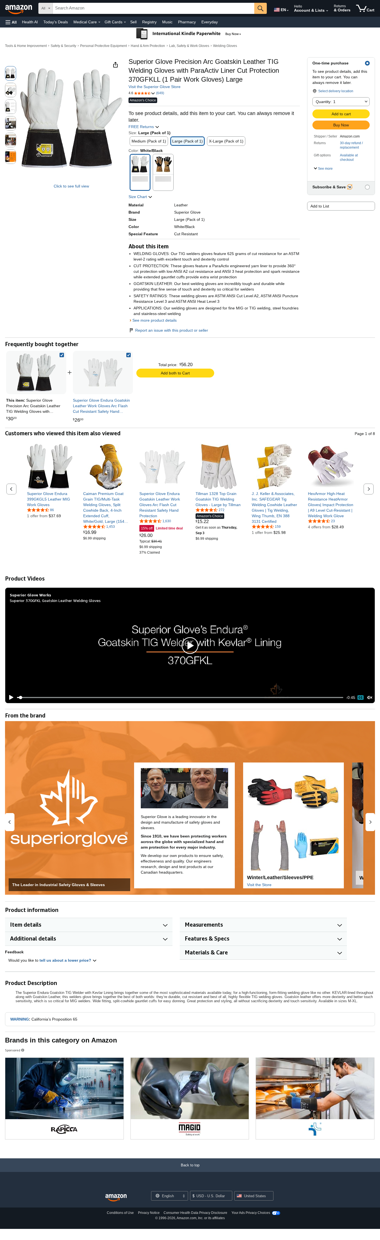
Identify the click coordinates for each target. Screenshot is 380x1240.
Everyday (209, 22)
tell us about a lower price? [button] (66, 960)
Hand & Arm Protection (148, 46)
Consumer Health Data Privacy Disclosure (195, 1213)
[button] (11, 22)
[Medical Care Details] (99, 22)
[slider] (180, 697)
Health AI (30, 22)
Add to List (319, 206)
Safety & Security (63, 46)
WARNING (19, 1019)
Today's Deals (55, 22)
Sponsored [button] (12, 1050)
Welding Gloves (225, 46)
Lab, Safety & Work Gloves (189, 46)
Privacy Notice (149, 1213)
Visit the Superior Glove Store (155, 86)
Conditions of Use (120, 1213)
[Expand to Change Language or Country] (288, 10)
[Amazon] (19, 8)
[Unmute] (369, 697)
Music (167, 22)
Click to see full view (71, 186)
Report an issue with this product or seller (171, 330)
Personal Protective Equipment (103, 46)
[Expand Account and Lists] (327, 10)
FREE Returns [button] (142, 126)
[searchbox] (153, 8)
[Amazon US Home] (116, 1198)
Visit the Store (259, 884)
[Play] (9, 697)
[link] (102, 372)
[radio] (10, 73)
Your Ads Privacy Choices (250, 1213)
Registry (149, 22)
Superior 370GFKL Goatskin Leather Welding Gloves (55, 600)
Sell (133, 22)
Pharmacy (187, 22)
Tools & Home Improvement (26, 46)
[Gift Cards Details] (125, 22)
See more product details (154, 320)
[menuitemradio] (360, 697)
